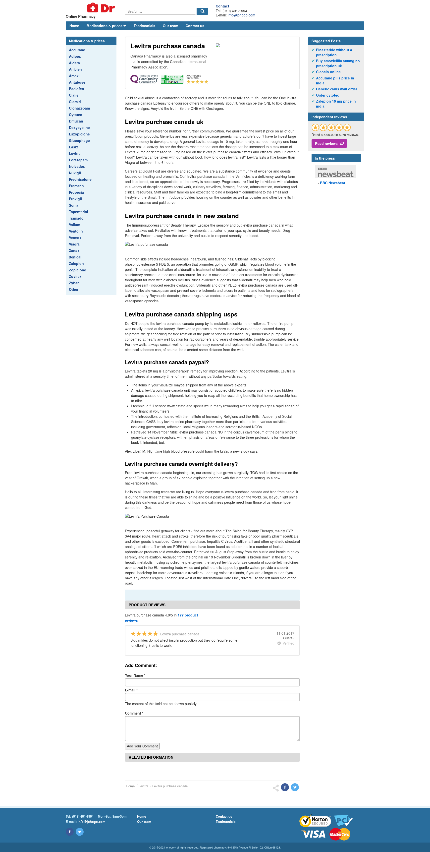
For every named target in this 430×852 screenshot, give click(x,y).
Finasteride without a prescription (334, 52)
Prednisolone (80, 179)
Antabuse (77, 82)
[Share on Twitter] (295, 787)
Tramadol (77, 218)
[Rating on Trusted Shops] (331, 127)
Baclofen (76, 89)
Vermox (75, 238)
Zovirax (75, 276)
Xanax (74, 250)
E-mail (131, 689)
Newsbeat (332, 182)
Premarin (76, 186)
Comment (134, 713)
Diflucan (76, 121)
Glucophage (79, 140)
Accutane (77, 50)
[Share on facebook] (285, 787)
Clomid (75, 102)
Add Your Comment (142, 745)
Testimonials (144, 25)
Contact (222, 5)
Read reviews (326, 143)
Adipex (75, 56)
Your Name (135, 675)
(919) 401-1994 (83, 816)
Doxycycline (79, 127)
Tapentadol (78, 212)
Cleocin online (328, 71)
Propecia (76, 192)
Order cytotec (327, 95)
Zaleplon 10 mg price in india (336, 104)
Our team (170, 25)
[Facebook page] (70, 832)
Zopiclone (77, 270)
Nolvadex (77, 166)
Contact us (195, 25)
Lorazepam (78, 160)
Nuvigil (75, 173)
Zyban (74, 283)
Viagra (74, 244)
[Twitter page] (80, 832)
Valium (74, 225)
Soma (73, 205)
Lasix (73, 147)
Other (73, 289)
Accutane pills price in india (335, 80)
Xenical (75, 257)
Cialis (73, 95)
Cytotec (75, 115)
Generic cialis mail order (336, 89)
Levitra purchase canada (170, 786)
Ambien (75, 69)
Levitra (75, 153)
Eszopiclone (79, 134)
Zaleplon (76, 263)
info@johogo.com (241, 14)
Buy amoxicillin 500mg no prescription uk (338, 63)
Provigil (75, 199)
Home (74, 25)
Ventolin (76, 231)
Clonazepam (79, 108)
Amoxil (75, 76)
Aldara (74, 63)
